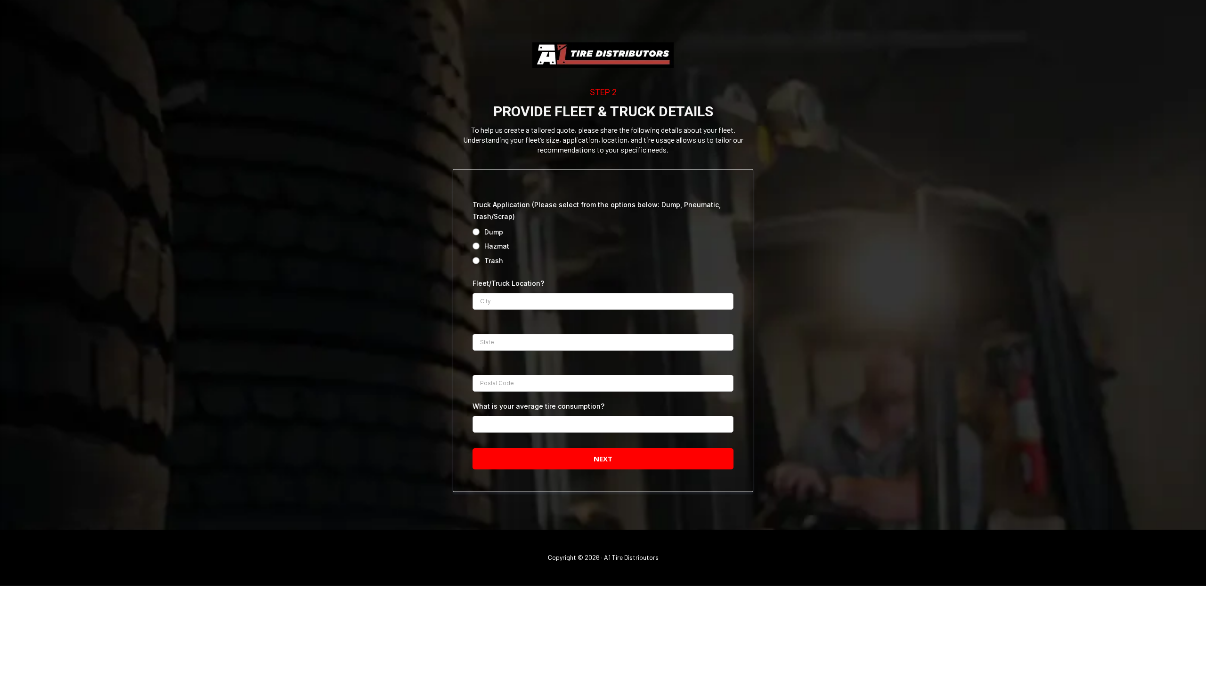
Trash (493, 261)
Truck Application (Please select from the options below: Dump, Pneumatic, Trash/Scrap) (597, 210)
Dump (493, 232)
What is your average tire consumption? (538, 406)
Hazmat (496, 246)
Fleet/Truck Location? (508, 283)
